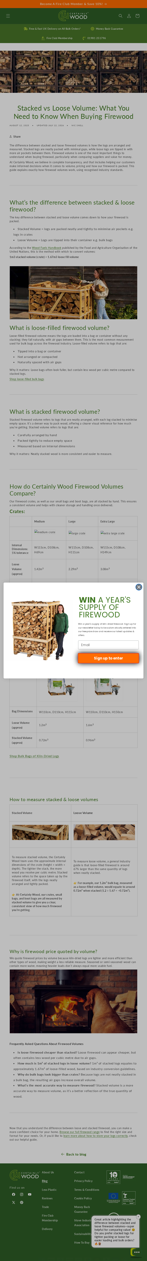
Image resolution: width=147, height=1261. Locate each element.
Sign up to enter (108, 658)
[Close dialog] (139, 587)
